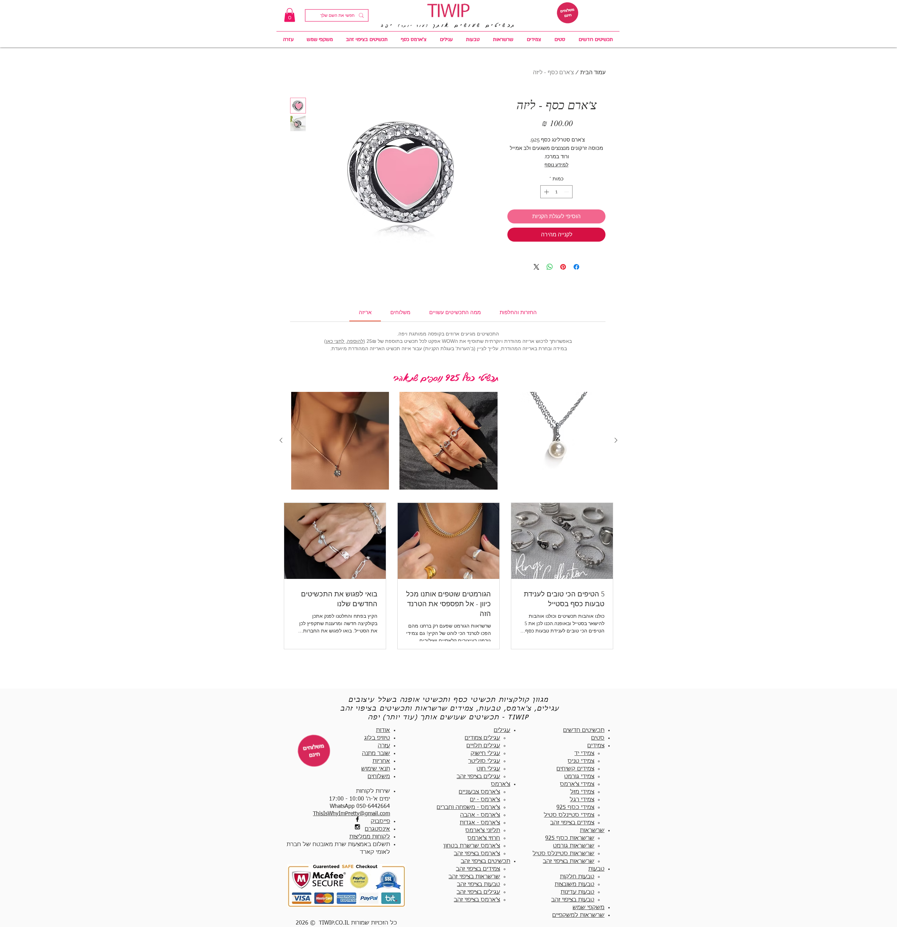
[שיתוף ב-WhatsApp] (550, 267)
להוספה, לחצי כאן (344, 341)
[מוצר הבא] (281, 440)
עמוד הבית (592, 72)
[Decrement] (567, 192)
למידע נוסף (556, 164)
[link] (289, 15)
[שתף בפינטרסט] (563, 267)
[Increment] (545, 192)
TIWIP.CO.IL (334, 923)
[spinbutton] (556, 192)
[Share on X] (536, 267)
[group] (448, 441)
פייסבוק (380, 821)
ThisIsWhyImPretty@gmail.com (351, 814)
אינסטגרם (377, 829)
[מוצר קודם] (616, 440)
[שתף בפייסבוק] (576, 267)
